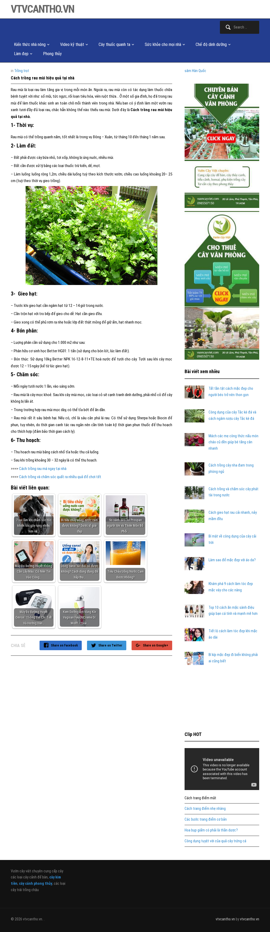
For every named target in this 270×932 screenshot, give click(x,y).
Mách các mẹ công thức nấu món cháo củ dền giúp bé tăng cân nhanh (233, 442)
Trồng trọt (21, 71)
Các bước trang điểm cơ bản (206, 819)
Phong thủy (52, 53)
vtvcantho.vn (42, 9)
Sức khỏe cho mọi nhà (163, 44)
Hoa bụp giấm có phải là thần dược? (211, 830)
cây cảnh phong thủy (35, 883)
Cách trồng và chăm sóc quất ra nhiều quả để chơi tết (60, 476)
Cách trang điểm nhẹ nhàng (205, 808)
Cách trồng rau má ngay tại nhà (42, 468)
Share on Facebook (64, 645)
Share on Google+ (155, 645)
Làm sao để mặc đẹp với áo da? (232, 560)
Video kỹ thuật (72, 44)
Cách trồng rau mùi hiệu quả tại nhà (42, 77)
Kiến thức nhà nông (30, 44)
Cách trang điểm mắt (200, 798)
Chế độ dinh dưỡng (211, 44)
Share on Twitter (110, 645)
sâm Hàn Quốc (195, 71)
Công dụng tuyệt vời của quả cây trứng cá (215, 841)
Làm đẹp (21, 53)
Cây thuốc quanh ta (114, 44)
